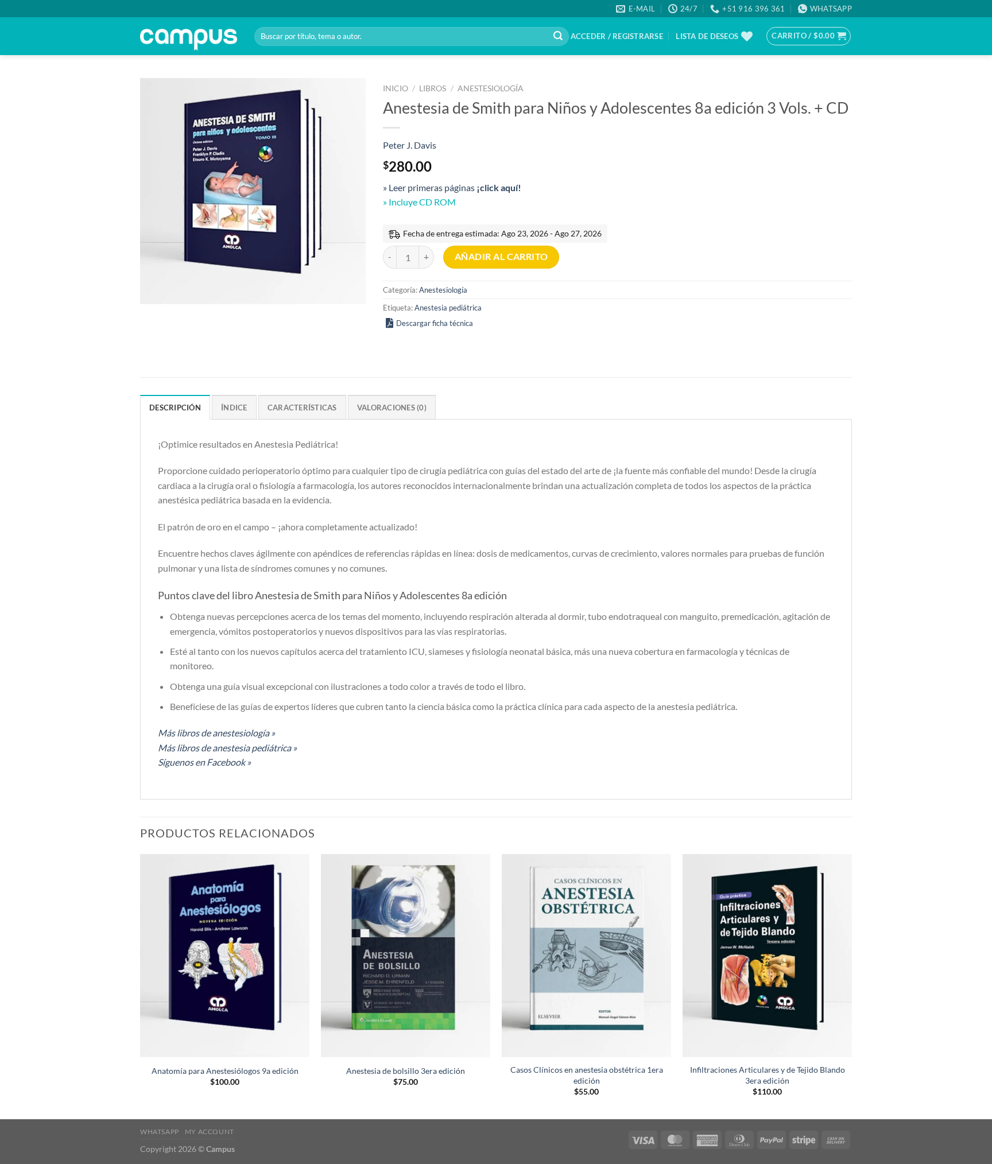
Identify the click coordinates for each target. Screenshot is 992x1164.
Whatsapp (159, 1131)
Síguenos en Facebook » (204, 761)
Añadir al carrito (501, 256)
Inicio (395, 88)
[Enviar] (558, 36)
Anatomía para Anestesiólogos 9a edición (225, 1071)
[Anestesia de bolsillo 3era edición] (405, 955)
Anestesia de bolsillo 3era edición (405, 1071)
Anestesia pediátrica (448, 307)
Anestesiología (491, 88)
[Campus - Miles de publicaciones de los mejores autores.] (188, 36)
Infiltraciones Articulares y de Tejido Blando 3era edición (767, 1075)
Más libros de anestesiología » (216, 732)
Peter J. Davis (409, 144)
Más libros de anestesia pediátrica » (227, 747)
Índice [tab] (234, 407)
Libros (432, 88)
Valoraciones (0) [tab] (392, 407)
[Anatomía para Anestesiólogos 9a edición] (224, 955)
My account (209, 1131)
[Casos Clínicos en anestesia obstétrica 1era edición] (586, 955)
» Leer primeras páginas (452, 187)
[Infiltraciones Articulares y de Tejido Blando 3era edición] (767, 955)
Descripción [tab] (175, 407)
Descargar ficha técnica (434, 323)
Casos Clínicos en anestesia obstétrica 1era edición (586, 1075)
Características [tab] (302, 407)
